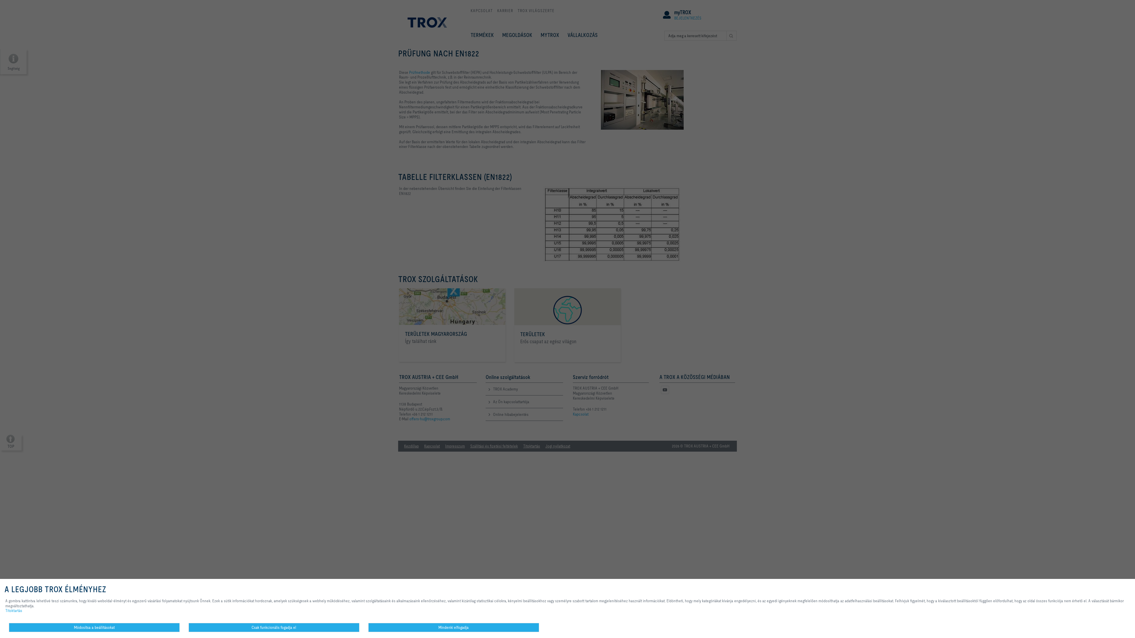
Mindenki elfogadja (453, 627)
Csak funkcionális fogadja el (274, 627)
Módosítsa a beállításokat (94, 627)
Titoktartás (13, 610)
